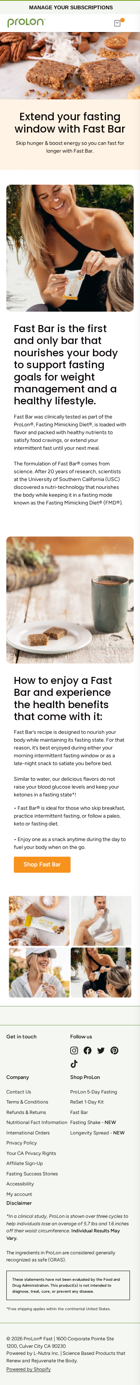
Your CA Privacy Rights (31, 1153)
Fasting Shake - (93, 1122)
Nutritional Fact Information (36, 1122)
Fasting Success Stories (32, 1174)
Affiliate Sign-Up (24, 1163)
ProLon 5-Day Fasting (93, 1092)
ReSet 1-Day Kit (87, 1102)
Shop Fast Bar (42, 864)
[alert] (70, 7)
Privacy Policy (21, 1143)
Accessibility (20, 1184)
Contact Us (18, 1092)
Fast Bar (79, 1112)
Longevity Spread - (97, 1133)
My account (19, 1194)
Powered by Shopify (28, 1369)
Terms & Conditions (27, 1102)
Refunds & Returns (26, 1112)
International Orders (28, 1133)
